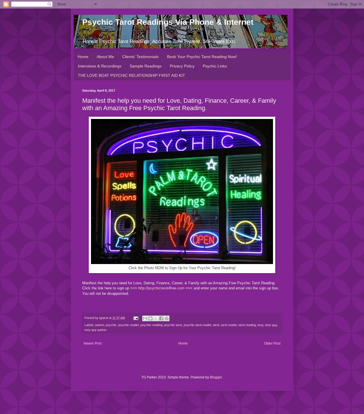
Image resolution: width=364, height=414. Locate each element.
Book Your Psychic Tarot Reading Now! (202, 56)
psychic (111, 325)
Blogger (216, 377)
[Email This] (145, 318)
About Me (105, 56)
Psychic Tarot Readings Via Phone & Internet (167, 22)
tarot (216, 325)
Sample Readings (146, 66)
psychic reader (128, 325)
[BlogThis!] (150, 318)
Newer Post (93, 343)
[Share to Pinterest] (166, 318)
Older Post (272, 343)
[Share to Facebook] (161, 318)
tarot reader (229, 325)
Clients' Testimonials (140, 56)
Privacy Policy (182, 66)
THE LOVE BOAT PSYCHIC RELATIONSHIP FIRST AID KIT (131, 75)
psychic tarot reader (197, 325)
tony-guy (271, 325)
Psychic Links (215, 66)
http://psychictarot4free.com (161, 288)
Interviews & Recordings (99, 66)
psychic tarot (173, 325)
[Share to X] (156, 318)
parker (99, 325)
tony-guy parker (95, 329)
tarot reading (247, 325)
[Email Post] (135, 318)
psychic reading (151, 325)
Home (83, 56)
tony (260, 325)
